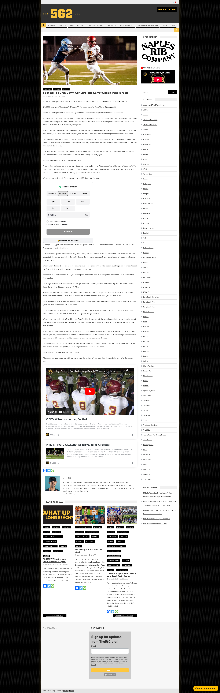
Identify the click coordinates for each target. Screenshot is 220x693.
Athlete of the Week (83, 527)
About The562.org (126, 25)
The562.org (147, 430)
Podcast (47, 551)
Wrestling (146, 474)
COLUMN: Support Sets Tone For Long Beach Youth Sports (121, 574)
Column (145, 188)
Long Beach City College (52, 537)
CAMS (145, 169)
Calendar (146, 164)
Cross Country (148, 203)
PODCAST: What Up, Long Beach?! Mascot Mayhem (54, 560)
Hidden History (148, 248)
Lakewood (56, 532)
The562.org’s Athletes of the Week (88, 551)
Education (146, 218)
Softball (79, 541)
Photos (164, 25)
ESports (146, 223)
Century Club (123, 532)
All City (145, 110)
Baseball (97, 527)
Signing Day (147, 371)
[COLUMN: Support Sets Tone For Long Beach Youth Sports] (122, 514)
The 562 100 (111, 25)
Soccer (145, 380)
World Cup (146, 469)
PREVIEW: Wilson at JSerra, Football (155, 523)
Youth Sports (122, 570)
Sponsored (147, 395)
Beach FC (130, 527)
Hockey (145, 252)
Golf (144, 238)
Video (173, 25)
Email (93, 646)
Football (47, 89)
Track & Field (147, 440)
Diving (145, 208)
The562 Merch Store (95, 25)
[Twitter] (49, 470)
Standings (146, 405)
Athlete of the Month (150, 120)
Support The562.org (76, 25)
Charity (145, 179)
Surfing (145, 410)
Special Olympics (149, 390)
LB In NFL (146, 292)
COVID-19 (146, 198)
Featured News (148, 228)
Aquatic (145, 115)
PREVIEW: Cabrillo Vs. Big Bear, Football (156, 518)
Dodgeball (146, 213)
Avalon (46, 527)
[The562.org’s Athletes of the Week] (90, 514)
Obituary (146, 326)
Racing (145, 346)
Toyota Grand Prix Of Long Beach (154, 435)
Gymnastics (147, 243)
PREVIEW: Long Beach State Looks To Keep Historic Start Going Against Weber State (158, 495)
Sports (61, 25)
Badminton (147, 134)
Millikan (63, 546)
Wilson (65, 89)
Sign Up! (110, 670)
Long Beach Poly (50, 541)
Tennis (145, 420)
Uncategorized (148, 444)
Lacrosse (79, 532)
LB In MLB (146, 282)
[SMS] (52, 470)
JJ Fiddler (64, 96)
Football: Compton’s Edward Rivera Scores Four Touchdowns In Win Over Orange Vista (159, 503)
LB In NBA (146, 287)
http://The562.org (69, 494)
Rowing (146, 351)
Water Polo (147, 459)
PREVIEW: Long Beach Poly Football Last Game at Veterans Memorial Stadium (159, 512)
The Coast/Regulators (150, 425)
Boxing (145, 154)
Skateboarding (148, 376)
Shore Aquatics (113, 565)
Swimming (146, 415)
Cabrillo (56, 527)
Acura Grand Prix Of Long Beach (154, 105)
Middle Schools (113, 560)
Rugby (145, 356)
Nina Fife (93, 555)
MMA (145, 321)
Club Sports (112, 537)
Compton (124, 537)
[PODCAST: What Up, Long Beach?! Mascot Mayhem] (58, 514)
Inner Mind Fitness (149, 257)
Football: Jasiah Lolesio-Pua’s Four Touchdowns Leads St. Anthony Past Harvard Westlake (126, 615)
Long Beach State (50, 546)
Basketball (147, 144)
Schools (51, 25)
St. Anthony (58, 551)
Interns (145, 262)
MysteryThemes (68, 691)
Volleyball (90, 541)
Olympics (146, 331)
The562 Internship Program (147, 25)
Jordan (57, 89)
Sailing (145, 361)
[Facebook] (45, 470)
